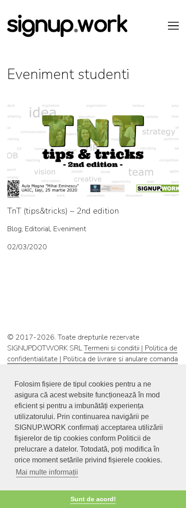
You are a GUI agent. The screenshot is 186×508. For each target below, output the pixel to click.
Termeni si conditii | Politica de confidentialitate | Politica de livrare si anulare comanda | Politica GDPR (92, 359)
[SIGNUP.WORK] (93, 25)
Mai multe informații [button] (47, 472)
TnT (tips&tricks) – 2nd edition (54, 108)
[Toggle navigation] (173, 25)
